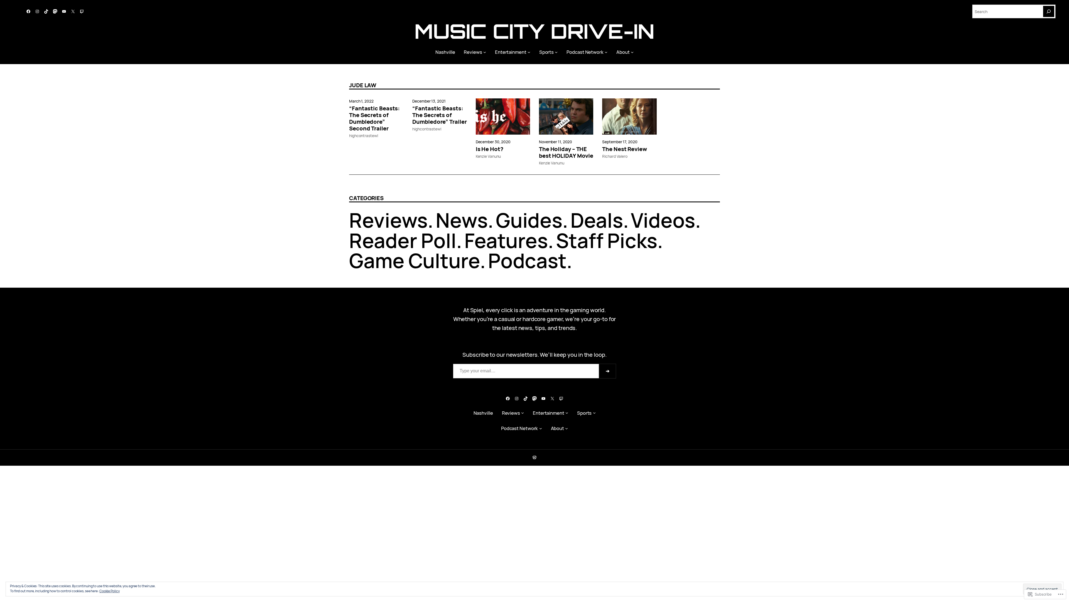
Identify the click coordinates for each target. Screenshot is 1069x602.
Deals (596, 220)
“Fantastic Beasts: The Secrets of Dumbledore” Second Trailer (374, 118)
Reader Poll (402, 240)
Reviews (388, 220)
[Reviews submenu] (484, 52)
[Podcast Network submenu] (606, 52)
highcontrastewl (363, 135)
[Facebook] (28, 11)
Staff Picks (606, 240)
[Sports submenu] (556, 52)
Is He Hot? (489, 149)
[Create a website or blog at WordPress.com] (534, 457)
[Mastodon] (55, 11)
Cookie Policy (109, 591)
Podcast (527, 260)
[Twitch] (82, 11)
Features (506, 240)
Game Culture (414, 260)
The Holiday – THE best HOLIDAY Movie (566, 152)
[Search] (1048, 11)
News (462, 220)
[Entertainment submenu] (529, 52)
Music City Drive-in (534, 31)
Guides (529, 220)
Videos (663, 220)
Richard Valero (614, 156)
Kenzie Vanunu (488, 156)
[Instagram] (37, 11)
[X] (73, 11)
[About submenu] (632, 52)
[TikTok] (46, 11)
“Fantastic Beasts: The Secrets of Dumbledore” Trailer (439, 115)
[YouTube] (64, 11)
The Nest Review (624, 149)
